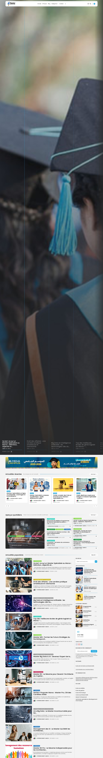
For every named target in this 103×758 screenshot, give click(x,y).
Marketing (28, 536)
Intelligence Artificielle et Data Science (44, 598)
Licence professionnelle (82, 695)
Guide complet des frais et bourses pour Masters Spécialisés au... (16, 496)
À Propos (44, 3)
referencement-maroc (16, 500)
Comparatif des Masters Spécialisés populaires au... (90, 571)
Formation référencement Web (86, 678)
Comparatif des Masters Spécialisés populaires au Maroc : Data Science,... (85, 496)
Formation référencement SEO (84, 677)
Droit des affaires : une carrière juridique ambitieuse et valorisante (36, 444)
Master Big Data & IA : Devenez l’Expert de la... (52, 656)
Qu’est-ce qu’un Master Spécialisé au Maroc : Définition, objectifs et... (11, 444)
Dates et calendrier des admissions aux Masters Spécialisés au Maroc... (61, 496)
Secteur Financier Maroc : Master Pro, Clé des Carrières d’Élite (52, 693)
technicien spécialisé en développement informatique (86, 699)
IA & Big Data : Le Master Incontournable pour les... (52, 712)
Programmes (51, 519)
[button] (94, 506)
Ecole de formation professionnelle (85, 666)
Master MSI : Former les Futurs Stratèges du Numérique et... (82, 531)
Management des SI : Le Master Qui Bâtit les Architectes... (51, 730)
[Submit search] (96, 561)
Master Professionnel (81, 697)
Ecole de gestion (80, 690)
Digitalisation (12, 536)
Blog (49, 3)
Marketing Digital (37, 536)
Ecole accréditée (80, 688)
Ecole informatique (81, 692)
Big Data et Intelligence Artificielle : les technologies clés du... (61, 445)
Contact (61, 3)
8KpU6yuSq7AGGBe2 (17, 545)
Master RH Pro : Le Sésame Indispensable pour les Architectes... (52, 749)
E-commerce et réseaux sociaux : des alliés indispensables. (23, 539)
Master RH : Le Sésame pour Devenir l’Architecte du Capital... (53, 675)
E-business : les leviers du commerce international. (58, 543)
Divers (8, 493)
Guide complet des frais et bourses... (90, 597)
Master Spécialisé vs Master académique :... (90, 588)
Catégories (54, 3)
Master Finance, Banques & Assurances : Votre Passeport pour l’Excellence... (84, 542)
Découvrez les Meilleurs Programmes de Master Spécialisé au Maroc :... (58, 521)
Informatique (21, 536)
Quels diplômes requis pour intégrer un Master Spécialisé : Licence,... (40, 496)
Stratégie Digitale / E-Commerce (42, 579)
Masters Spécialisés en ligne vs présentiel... (90, 580)
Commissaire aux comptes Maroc (85, 669)
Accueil (39, 3)
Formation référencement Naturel (84, 679)
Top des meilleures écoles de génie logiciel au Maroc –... (85, 445)
